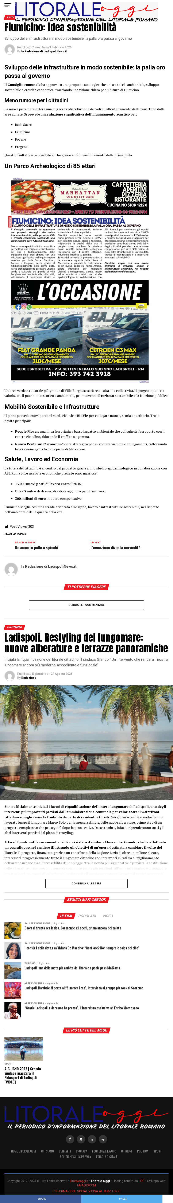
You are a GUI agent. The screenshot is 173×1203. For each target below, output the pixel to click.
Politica (142, 1151)
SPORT (157, 1151)
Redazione (28, 677)
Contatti (65, 1151)
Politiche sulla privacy (75, 1156)
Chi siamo (47, 1151)
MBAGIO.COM (86, 1185)
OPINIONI (126, 1151)
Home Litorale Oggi (23, 1151)
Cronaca (81, 1151)
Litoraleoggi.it (79, 1181)
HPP (142, 1181)
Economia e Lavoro (104, 1151)
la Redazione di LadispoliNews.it (44, 51)
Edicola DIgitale (106, 1156)
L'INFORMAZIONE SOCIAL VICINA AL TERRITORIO (86, 1191)
